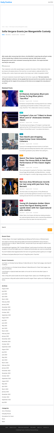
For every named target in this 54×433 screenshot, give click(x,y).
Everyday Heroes (6, 413)
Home (3, 26)
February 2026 (6, 302)
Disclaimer (33, 427)
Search (4, 227)
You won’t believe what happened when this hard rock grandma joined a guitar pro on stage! (26, 251)
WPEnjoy (36, 430)
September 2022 (6, 399)
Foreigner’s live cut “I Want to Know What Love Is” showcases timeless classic (36, 117)
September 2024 (6, 347)
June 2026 (4, 294)
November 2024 (6, 341)
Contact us (46, 427)
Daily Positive (6, 2)
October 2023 (5, 376)
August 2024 (5, 349)
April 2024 (4, 360)
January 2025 (5, 336)
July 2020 (4, 402)
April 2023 (4, 386)
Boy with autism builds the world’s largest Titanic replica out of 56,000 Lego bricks (28, 275)
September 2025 (6, 315)
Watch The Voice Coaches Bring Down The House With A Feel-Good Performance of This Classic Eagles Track (35, 161)
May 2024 (4, 357)
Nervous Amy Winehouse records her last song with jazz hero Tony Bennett (35, 184)
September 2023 (6, 378)
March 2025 (5, 331)
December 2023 (6, 370)
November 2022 (6, 394)
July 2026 (4, 291)
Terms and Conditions (23, 427)
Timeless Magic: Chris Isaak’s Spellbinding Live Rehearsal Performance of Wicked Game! (25, 239)
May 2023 (4, 384)
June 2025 (4, 323)
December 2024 (6, 339)
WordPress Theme (29, 430)
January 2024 (5, 368)
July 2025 (4, 320)
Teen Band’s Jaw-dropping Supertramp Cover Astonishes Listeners (33, 139)
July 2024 (4, 352)
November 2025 (6, 310)
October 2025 (5, 312)
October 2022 (5, 397)
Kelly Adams (8, 34)
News (7, 26)
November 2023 (6, 373)
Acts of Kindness (6, 411)
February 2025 (6, 333)
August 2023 (5, 381)
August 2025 (5, 317)
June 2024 (4, 355)
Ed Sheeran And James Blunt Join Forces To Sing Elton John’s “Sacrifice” (34, 96)
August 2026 (5, 288)
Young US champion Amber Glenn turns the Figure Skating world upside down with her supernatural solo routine (35, 206)
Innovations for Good (7, 416)
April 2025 (4, 328)
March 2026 (5, 299)
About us (39, 427)
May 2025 (4, 325)
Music (3, 419)
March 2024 (5, 362)
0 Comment (22, 34)
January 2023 (5, 391)
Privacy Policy (13, 427)
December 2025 (6, 307)
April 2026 (4, 296)
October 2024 (5, 344)
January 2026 (5, 304)
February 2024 (6, 365)
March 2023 (5, 389)
